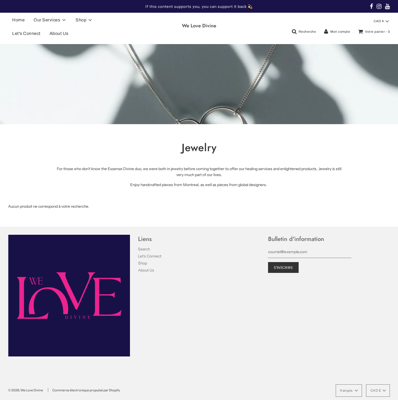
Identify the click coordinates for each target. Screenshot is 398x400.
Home (18, 20)
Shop (142, 263)
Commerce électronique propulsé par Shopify (86, 390)
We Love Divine (199, 25)
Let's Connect (26, 33)
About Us (59, 33)
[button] (381, 21)
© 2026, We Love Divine (25, 390)
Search (144, 249)
